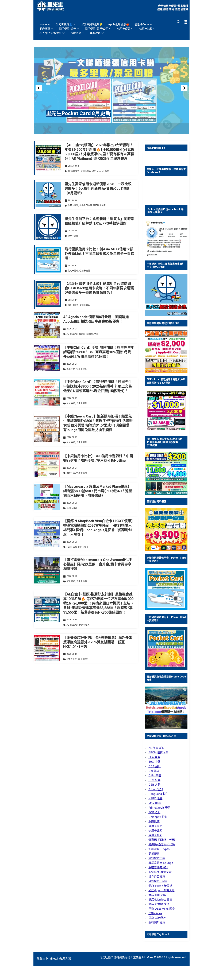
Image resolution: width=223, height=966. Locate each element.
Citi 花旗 (153, 771)
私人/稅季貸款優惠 (50, 33)
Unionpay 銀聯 (157, 817)
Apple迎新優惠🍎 (118, 24)
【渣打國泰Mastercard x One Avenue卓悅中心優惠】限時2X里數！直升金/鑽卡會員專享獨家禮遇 (97, 564)
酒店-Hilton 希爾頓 (160, 885)
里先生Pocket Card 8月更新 (78, 113)
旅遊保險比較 (156, 858)
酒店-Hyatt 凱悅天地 (161, 890)
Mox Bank (155, 803)
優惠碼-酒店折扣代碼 (88, 334)
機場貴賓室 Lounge (160, 862)
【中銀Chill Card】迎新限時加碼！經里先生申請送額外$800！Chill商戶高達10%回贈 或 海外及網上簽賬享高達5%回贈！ (98, 352)
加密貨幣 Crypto (159, 849)
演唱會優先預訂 (158, 867)
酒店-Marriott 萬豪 (100, 171)
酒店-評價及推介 (158, 904)
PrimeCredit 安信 (159, 807)
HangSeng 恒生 (158, 794)
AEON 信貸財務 (158, 752)
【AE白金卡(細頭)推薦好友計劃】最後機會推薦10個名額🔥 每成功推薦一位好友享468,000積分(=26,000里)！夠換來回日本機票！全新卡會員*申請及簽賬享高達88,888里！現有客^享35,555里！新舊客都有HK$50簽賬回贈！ (98, 603)
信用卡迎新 (85, 171)
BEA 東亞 (154, 757)
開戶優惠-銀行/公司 (96, 28)
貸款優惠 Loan (157, 881)
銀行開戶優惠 (99, 205)
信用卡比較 (145, 28)
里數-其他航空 (157, 918)
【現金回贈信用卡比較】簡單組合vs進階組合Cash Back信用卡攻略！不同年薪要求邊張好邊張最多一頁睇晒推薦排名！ (99, 288)
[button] (39, 88)
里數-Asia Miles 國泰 (161, 908)
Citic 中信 (154, 775)
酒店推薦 (45, 28)
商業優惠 (154, 853)
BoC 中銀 (71, 369)
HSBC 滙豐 (72, 659)
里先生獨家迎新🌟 (92, 24)
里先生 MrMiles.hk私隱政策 (54, 958)
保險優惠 (76, 33)
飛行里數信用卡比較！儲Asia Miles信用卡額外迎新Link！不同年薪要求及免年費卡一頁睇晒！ (99, 253)
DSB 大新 (154, 784)
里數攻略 (95, 33)
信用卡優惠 (123, 28)
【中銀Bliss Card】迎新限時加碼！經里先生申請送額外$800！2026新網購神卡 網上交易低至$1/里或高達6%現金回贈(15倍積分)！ (97, 386)
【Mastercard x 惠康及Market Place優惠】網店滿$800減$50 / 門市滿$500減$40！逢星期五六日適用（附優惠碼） (97, 491)
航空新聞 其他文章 (160, 872)
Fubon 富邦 (72, 547)
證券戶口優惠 (85, 205)
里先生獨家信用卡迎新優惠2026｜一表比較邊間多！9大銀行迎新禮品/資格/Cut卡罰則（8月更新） (98, 188)
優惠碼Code (141, 24)
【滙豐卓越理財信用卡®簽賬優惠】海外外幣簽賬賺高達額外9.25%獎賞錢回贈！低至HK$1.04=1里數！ (97, 642)
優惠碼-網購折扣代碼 (161, 840)
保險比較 (154, 821)
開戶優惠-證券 (67, 28)
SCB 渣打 (71, 581)
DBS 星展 (154, 780)
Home (43, 24)
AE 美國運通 (73, 171)
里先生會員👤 (64, 24)
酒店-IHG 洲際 (157, 895)
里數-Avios (155, 913)
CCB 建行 (154, 766)
